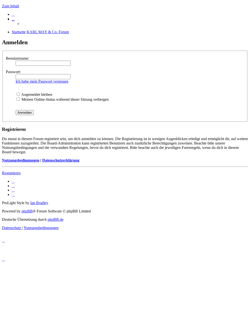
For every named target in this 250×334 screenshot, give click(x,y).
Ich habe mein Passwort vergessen (42, 81)
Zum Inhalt (10, 6)
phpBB (27, 211)
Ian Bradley (39, 203)
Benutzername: (17, 58)
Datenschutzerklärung (60, 160)
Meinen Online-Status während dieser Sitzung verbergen (65, 99)
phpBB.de (55, 219)
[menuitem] (13, 14)
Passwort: (13, 72)
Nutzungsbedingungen (20, 160)
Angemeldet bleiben (36, 94)
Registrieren (11, 173)
